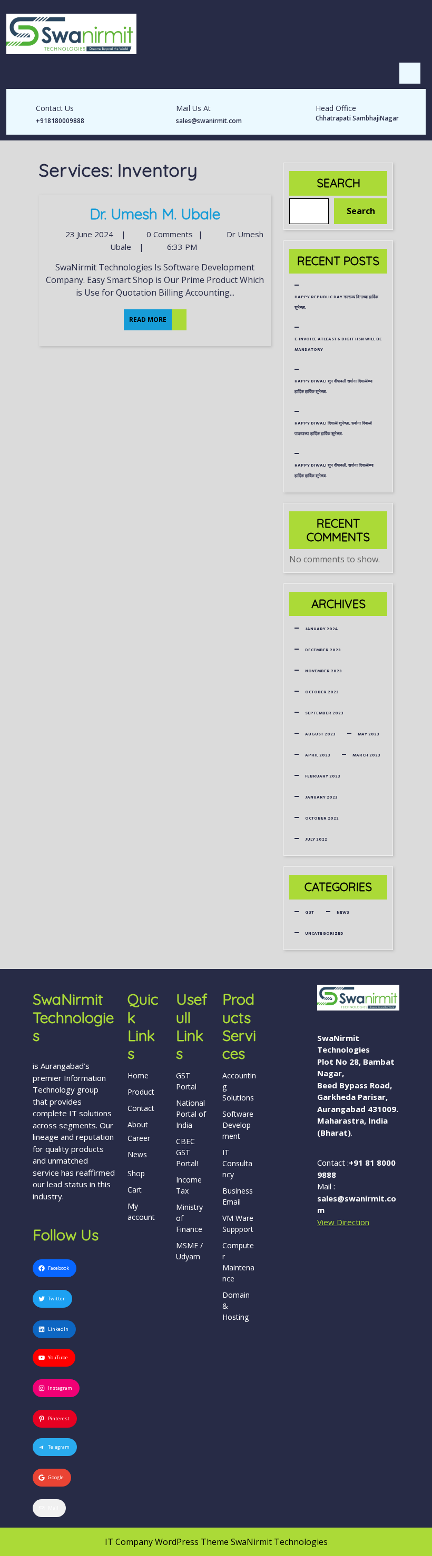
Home (138, 1075)
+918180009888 (60, 120)
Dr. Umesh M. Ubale (155, 214)
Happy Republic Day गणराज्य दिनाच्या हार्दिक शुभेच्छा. (336, 302)
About (137, 1124)
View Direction (343, 1222)
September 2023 (324, 713)
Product (140, 1092)
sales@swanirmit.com (209, 120)
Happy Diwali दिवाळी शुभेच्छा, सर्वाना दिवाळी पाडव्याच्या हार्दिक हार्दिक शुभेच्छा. (333, 428)
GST (309, 912)
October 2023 (321, 692)
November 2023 (323, 671)
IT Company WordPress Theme (167, 1542)
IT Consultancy (237, 1163)
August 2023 (320, 734)
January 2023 (321, 797)
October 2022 (322, 818)
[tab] (409, 73)
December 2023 (322, 649)
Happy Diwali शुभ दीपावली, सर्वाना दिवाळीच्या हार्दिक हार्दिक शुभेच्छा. (334, 470)
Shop (136, 1173)
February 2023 (322, 776)
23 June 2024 (88, 234)
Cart (134, 1190)
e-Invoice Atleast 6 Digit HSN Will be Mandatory (338, 344)
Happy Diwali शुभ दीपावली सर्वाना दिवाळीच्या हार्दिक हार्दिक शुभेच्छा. (333, 386)
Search (338, 183)
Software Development (237, 1125)
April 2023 (317, 755)
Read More (145, 316)
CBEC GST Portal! (187, 1152)
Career (138, 1138)
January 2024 (321, 628)
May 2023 (368, 734)
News (343, 912)
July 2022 (316, 839)
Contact (140, 1108)
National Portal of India (191, 1114)
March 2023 (366, 755)
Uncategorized (324, 933)
